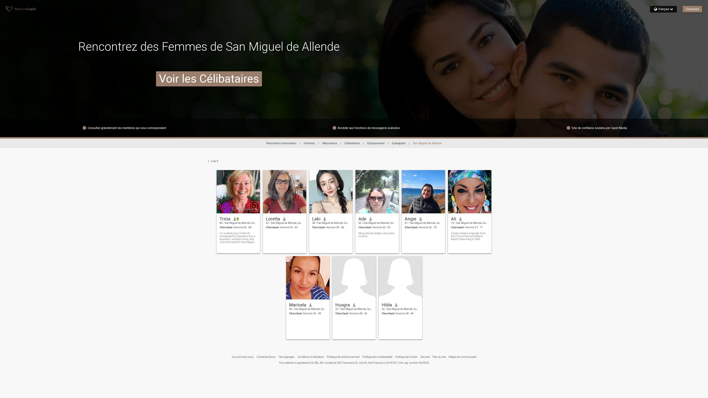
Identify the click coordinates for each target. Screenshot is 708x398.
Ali (453, 218)
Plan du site (439, 356)
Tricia (225, 218)
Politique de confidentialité (377, 356)
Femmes (309, 143)
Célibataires (352, 143)
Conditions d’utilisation (310, 356)
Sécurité (425, 356)
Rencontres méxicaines (281, 143)
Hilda (387, 305)
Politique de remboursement (343, 356)
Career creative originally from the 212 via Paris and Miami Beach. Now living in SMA (468, 236)
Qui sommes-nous (243, 356)
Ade (362, 218)
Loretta (273, 218)
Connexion (692, 9)
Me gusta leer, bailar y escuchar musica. (376, 235)
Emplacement (376, 143)
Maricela (297, 305)
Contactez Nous (266, 356)
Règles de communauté (462, 356)
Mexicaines (329, 143)
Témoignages (286, 356)
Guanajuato (399, 143)
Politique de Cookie (406, 356)
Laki (316, 218)
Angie (410, 218)
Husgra (342, 305)
